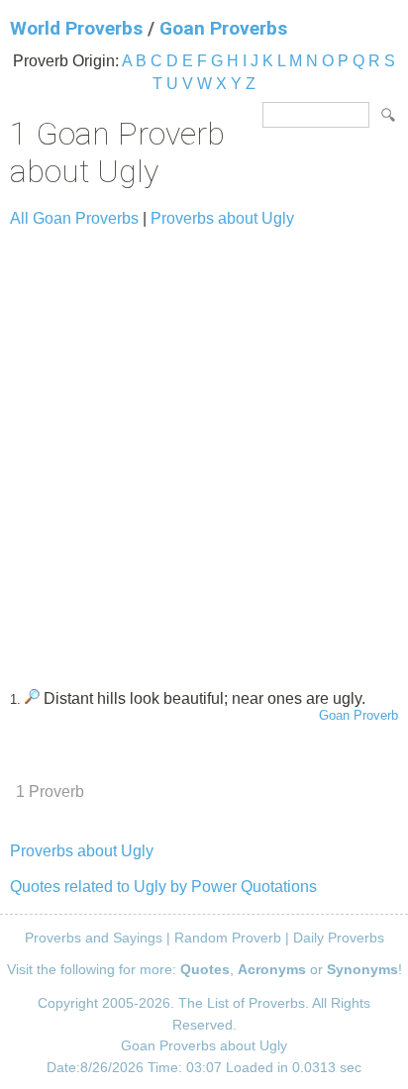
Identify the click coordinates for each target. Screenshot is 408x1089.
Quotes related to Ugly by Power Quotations (163, 886)
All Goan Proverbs (74, 218)
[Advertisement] (204, 449)
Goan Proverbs (223, 28)
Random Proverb (227, 937)
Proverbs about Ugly (222, 218)
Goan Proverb (358, 715)
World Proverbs (76, 28)
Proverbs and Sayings (93, 937)
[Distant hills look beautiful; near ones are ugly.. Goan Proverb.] (32, 698)
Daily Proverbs (338, 937)
